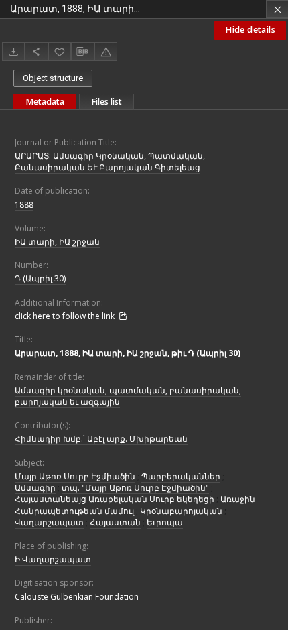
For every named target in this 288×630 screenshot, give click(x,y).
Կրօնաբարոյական (181, 511)
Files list (106, 101)
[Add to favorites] (59, 51)
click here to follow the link (66, 316)
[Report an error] (105, 51)
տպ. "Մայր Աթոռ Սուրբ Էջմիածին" (135, 487)
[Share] (36, 51)
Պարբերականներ (180, 476)
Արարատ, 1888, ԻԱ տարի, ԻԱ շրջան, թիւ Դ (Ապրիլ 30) (127, 353)
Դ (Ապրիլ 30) (40, 278)
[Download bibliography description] (82, 51)
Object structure (53, 78)
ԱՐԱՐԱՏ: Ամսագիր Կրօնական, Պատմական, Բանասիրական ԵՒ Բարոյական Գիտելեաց (110, 161)
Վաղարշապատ (49, 522)
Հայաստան (115, 522)
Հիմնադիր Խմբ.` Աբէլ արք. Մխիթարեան (101, 438)
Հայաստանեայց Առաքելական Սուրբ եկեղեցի (114, 499)
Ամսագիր (35, 487)
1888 (24, 204)
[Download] (13, 51)
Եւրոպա (165, 522)
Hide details (250, 30)
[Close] (277, 9)
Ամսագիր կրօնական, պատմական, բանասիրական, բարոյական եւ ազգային (128, 396)
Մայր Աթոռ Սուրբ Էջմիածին (75, 476)
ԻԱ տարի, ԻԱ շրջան (57, 241)
